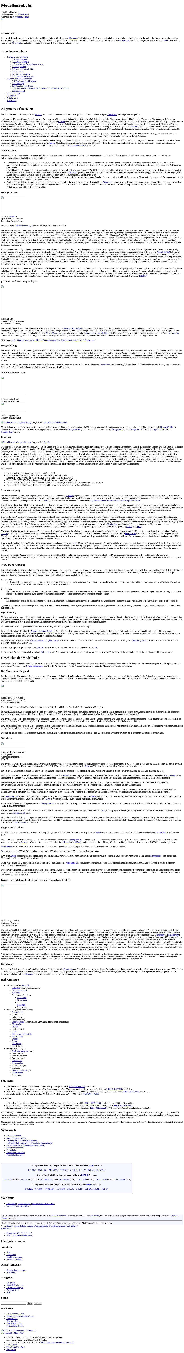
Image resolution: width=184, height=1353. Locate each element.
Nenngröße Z (7, 432)
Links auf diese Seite (15, 1314)
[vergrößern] (2, 31)
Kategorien (6, 1228)
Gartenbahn (112, 114)
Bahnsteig (16, 988)
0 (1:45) (82, 1170)
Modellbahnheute (13, 1135)
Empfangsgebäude (20, 990)
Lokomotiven (124, 40)
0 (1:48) (79, 1189)
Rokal (98, 832)
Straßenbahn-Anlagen (77, 145)
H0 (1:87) (64, 1170)
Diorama (134, 126)
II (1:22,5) (101, 1170)
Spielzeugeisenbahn (34, 666)
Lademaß (21, 1005)
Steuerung (16, 43)
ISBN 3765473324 (131, 1091)
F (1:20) (105, 1189)
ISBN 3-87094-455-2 (123, 1105)
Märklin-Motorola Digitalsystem (44, 640)
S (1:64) (73, 1170)
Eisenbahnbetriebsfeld (15, 1152)
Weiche (15, 1039)
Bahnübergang (18, 1022)
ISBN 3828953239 (98, 1108)
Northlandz (173, 333)
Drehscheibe (17, 1060)
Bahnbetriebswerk (19, 1070)
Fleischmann (130, 533)
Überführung (17, 1073)
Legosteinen (105, 365)
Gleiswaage (22, 1000)
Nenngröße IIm (73, 429)
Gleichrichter (112, 524)
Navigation (17, 17)
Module (51, 143)
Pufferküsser (72, 172)
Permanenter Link (14, 1323)
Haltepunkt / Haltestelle (22, 1034)
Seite (8, 1252)
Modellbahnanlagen (24, 226)
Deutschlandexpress (54, 333)
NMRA (129, 526)
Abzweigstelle (18, 1012)
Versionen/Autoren (14, 1259)
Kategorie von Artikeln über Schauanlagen (77, 340)
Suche (26, 17)
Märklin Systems (139, 640)
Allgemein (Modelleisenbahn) (19, 1233)
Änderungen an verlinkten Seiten (20, 1316)
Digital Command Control (42, 631)
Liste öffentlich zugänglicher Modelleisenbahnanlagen (35, 340)
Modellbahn (23, 14)
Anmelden (10, 1272)
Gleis (14, 1031)
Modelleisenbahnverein (16, 1138)
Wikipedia (95, 1216)
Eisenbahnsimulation (15, 1155)
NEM (139, 526)
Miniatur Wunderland (72, 328)
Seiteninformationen (15, 1326)
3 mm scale (25, 1179)
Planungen (107, 182)
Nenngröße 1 (117, 429)
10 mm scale (101, 1179)
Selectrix (40, 647)
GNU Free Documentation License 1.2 (57, 1342)
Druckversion (12, 1321)
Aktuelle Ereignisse (14, 1285)
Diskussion (11, 1254)
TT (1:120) (53, 1170)
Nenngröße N (156, 429)
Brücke (15, 1026)
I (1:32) (91, 1170)
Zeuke (24, 842)
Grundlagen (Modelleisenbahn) (19, 1235)
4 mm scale (64, 1179)
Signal (14, 1041)
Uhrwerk (70, 495)
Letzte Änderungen (14, 1287)
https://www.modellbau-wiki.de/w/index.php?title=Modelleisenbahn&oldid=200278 (41, 1226)
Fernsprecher (17, 1063)
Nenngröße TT (135, 429)
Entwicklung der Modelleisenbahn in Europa (25, 1145)
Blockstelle (16, 1024)
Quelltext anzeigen (14, 1257)
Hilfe (8, 1292)
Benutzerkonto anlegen (16, 1270)
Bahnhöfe (25, 985)
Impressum (11, 1349)
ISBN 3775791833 (92, 1103)
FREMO (143, 276)
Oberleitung (17, 1043)
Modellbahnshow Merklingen (98, 333)
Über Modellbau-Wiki (15, 1347)
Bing (87, 766)
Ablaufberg (22, 997)
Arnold (13, 856)
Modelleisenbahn (59, 1216)
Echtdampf (43, 500)
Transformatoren (19, 822)
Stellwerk (16, 993)
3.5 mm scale (46, 1179)
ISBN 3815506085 (91, 1094)
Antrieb (165, 40)
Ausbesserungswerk (20, 1051)
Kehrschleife (17, 1036)
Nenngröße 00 (48, 803)
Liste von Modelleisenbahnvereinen (21, 1140)
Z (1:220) (32, 1170)
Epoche (61, 121)
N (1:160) (42, 1170)
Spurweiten (170, 775)
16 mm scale (120, 1179)
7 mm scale (82, 1179)
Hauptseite (10, 1283)
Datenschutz (11, 1345)
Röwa (77, 842)
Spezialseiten (12, 1318)
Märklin (12, 216)
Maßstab (38, 114)
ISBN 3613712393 (77, 1086)
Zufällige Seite (12, 1290)
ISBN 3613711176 (114, 1089)
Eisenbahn (73, 38)
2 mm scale (7, 1179)
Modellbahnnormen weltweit (18, 1206)
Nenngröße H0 (163, 252)
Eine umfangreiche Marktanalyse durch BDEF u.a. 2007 (30, 1203)
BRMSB (84, 1175)
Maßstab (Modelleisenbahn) (55, 422)
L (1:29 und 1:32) (92, 1189)
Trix (74, 543)
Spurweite (91, 796)
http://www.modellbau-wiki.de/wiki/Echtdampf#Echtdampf (115, 500)
